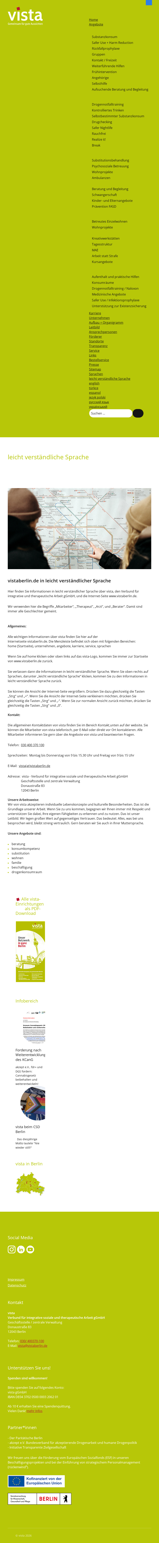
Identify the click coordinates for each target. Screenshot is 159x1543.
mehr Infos (34, 1411)
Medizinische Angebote (109, 294)
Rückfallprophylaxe (106, 48)
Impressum (16, 1279)
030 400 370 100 (32, 745)
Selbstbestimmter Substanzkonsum (118, 116)
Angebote (96, 24)
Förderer (95, 336)
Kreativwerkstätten (106, 238)
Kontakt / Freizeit (104, 60)
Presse (94, 364)
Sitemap (95, 369)
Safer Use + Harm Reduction (112, 43)
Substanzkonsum (104, 37)
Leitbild (94, 327)
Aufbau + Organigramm (106, 322)
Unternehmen (99, 318)
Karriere (95, 313)
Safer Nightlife (102, 128)
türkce (93, 388)
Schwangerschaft (104, 195)
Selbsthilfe (99, 83)
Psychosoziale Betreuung (110, 166)
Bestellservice (99, 360)
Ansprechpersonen (103, 332)
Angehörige (100, 78)
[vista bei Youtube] (21, 1249)
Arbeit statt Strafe (105, 256)
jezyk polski (97, 397)
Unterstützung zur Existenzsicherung (119, 306)
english (94, 383)
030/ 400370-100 (32, 1341)
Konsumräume (103, 282)
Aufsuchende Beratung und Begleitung (120, 89)
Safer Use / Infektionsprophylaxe (115, 300)
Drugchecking (102, 122)
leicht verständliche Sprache (109, 378)
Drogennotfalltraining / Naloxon (115, 288)
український (98, 407)
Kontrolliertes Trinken (108, 110)
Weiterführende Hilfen (108, 66)
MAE (95, 250)
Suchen (138, 413)
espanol (95, 393)
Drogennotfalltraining (108, 104)
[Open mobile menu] (91, 9)
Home (93, 20)
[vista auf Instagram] (12, 1249)
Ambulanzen (101, 178)
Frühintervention (104, 72)
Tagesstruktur (102, 244)
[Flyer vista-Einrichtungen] (30, 951)
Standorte (96, 341)
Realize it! (99, 139)
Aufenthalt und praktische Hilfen (115, 277)
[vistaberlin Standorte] (30, 1183)
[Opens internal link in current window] (109, 725)
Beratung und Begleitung (110, 189)
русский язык (99, 402)
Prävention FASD (104, 206)
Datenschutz (17, 1285)
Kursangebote (102, 262)
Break (96, 145)
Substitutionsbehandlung (110, 160)
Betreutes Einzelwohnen (109, 221)
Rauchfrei (99, 133)
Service (94, 350)
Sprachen (96, 374)
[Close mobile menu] (91, 15)
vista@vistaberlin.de (32, 1346)
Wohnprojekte (102, 172)
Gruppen (98, 54)
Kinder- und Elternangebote (112, 200)
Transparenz (98, 346)
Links (92, 355)
